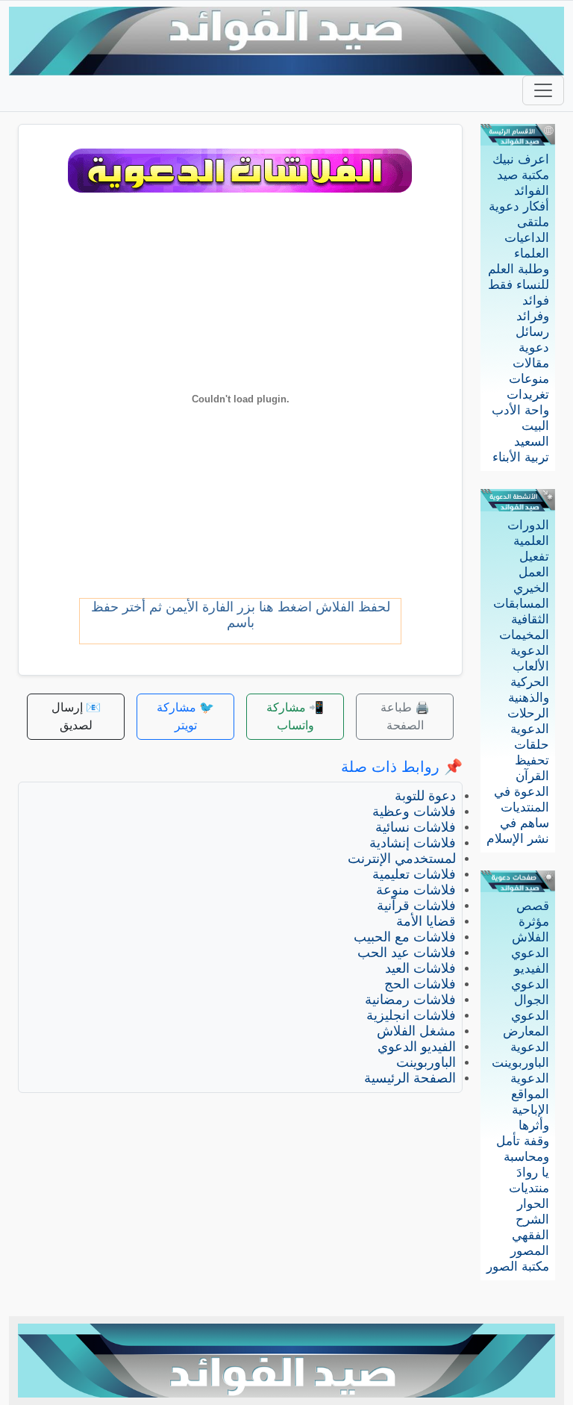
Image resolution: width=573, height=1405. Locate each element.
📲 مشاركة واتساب (295, 716)
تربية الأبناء (520, 457)
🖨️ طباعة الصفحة (405, 716)
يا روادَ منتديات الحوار (529, 1188)
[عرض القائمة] (543, 90)
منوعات (529, 379)
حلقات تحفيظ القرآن (531, 760)
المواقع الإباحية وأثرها (530, 1110)
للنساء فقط (518, 285)
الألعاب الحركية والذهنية (528, 682)
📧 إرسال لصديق (76, 716)
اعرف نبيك (520, 159)
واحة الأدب (520, 410)
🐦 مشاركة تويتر (185, 716)
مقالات (531, 363)
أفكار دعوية (519, 206)
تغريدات (528, 394)
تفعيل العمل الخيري (531, 572)
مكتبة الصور (517, 1266)
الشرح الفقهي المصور (529, 1235)
